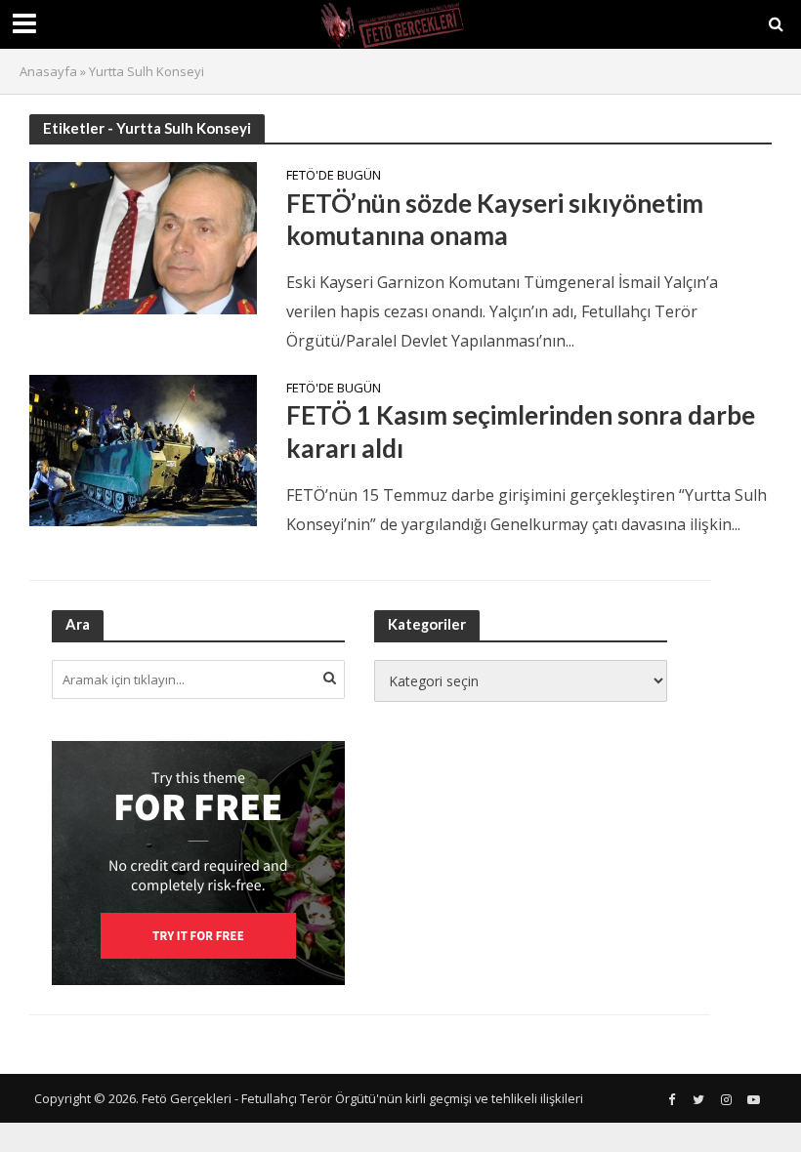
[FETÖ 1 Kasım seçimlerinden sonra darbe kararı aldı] (143, 449)
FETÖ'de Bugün (333, 176)
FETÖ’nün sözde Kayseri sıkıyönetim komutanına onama (494, 219)
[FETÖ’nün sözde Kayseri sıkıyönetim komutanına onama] (143, 236)
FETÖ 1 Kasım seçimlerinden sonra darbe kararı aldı (520, 431)
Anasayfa (48, 71)
